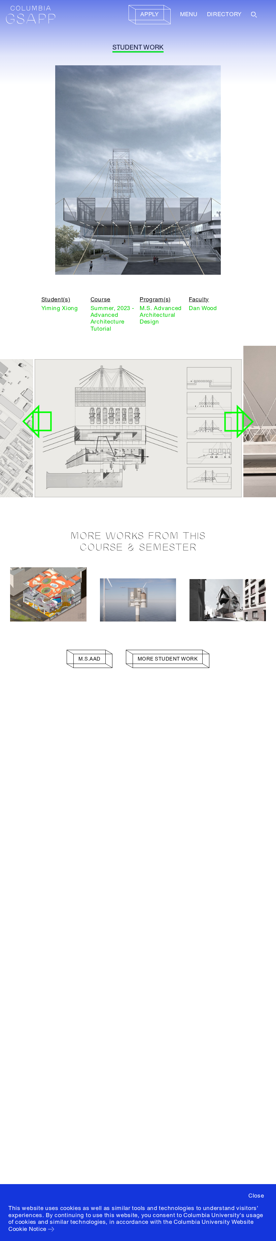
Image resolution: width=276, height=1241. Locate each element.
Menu (189, 14)
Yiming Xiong (59, 308)
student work (138, 47)
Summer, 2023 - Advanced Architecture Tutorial (112, 318)
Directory (224, 14)
